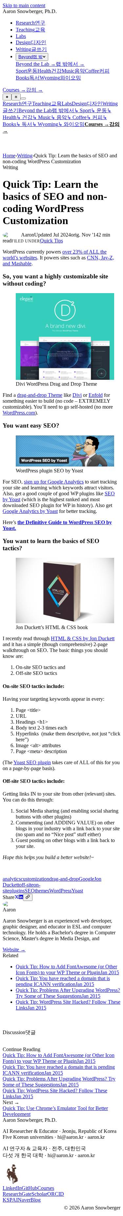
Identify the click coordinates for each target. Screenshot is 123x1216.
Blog (36, 1200)
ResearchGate (17, 1194)
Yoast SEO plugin (32, 762)
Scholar (39, 1194)
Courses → (97, 124)
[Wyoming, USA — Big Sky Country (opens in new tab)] (12, 1182)
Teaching (41, 103)
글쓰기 (10, 110)
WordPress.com (19, 412)
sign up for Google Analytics (54, 482)
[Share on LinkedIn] (21, 897)
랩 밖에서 (63, 110)
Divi (77, 395)
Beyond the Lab (35, 110)
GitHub (29, 1188)
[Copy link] (27, 897)
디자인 (94, 103)
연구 (27, 103)
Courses (45, 1188)
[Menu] (23, 98)
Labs (21, 36)
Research (12, 103)
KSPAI (10, 1200)
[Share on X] (16, 897)
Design (79, 103)
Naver (24, 1200)
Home (9, 155)
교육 (56, 103)
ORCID (55, 1194)
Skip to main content (24, 5)
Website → (14, 949)
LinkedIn (12, 1188)
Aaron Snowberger (30, 11)
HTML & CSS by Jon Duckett (82, 638)
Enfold (96, 395)
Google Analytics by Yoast (30, 511)
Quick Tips (51, 240)
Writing (110, 103)
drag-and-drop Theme (39, 395)
